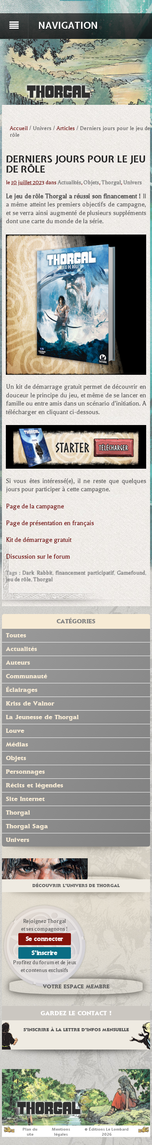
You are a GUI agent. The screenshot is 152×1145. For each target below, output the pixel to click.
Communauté (26, 676)
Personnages (25, 771)
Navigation (68, 25)
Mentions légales (61, 1132)
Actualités (69, 182)
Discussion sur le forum (38, 556)
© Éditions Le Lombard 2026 (107, 1132)
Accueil (19, 128)
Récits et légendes (34, 785)
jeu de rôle (18, 579)
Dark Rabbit (37, 573)
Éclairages (21, 689)
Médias (17, 744)
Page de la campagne (35, 506)
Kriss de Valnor (30, 703)
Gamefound (131, 573)
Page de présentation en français (50, 523)
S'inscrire (44, 952)
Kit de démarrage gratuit (38, 539)
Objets (91, 182)
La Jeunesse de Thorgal (42, 717)
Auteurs (18, 662)
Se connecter (45, 938)
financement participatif (84, 573)
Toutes (16, 635)
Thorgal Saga (27, 826)
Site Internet (25, 799)
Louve (15, 730)
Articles (66, 128)
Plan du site (30, 1132)
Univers (132, 182)
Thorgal (111, 182)
